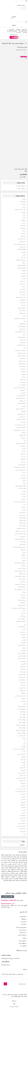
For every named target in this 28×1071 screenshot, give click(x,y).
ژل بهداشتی (22, 390)
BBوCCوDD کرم (21, 249)
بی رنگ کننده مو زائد (20, 408)
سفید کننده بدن (21, 464)
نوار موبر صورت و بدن (20, 424)
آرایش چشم (22, 201)
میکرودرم (23, 597)
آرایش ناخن (22, 289)
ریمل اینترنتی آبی (21, 600)
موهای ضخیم (22, 722)
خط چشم (23, 212)
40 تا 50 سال (22, 523)
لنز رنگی (23, 233)
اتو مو (24, 629)
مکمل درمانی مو (21, 826)
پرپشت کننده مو (21, 658)
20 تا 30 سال (22, 517)
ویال (24, 703)
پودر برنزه (23, 257)
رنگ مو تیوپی (22, 767)
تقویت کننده (22, 671)
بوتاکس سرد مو (21, 653)
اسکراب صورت (21, 568)
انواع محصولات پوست (20, 485)
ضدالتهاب (23, 555)
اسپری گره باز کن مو (20, 791)
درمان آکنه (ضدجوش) (20, 539)
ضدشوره (23, 698)
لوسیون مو (22, 815)
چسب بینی (22, 594)
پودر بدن (23, 456)
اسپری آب (23, 493)
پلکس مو (23, 663)
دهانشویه (23, 371)
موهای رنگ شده (21, 719)
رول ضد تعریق (22, 361)
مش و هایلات (22, 780)
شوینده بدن (22, 382)
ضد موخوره (22, 690)
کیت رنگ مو (22, 775)
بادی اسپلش (22, 358)
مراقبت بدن (22, 446)
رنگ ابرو (23, 762)
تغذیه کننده (22, 669)
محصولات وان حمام (20, 398)
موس (24, 743)
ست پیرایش (22, 339)
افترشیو (23, 406)
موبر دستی (22, 422)
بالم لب (23, 278)
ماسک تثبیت (22, 602)
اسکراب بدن (22, 384)
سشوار (23, 637)
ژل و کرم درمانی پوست (19, 501)
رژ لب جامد (22, 281)
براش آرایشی (22, 329)
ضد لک (23, 552)
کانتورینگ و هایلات (21, 268)
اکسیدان (23, 756)
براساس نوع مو (21, 706)
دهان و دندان (22, 366)
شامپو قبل (23, 804)
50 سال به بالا (22, 525)
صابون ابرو (22, 228)
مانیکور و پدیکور (21, 307)
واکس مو (23, 746)
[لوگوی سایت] (21, 1)
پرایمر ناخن (22, 294)
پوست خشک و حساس (20, 533)
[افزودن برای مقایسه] (25, 166)
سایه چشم (22, 225)
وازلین (23, 480)
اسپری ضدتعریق (21, 353)
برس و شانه (22, 632)
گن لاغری (23, 438)
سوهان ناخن (22, 299)
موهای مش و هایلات (20, 725)
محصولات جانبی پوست (20, 584)
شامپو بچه (23, 802)
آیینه (24, 321)
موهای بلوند (22, 711)
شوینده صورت (22, 578)
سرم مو (23, 799)
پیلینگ (24, 592)
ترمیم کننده (22, 536)
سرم (24, 504)
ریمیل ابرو (23, 220)
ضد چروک (23, 549)
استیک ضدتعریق (21, 355)
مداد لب (23, 286)
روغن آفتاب (22, 459)
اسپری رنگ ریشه (21, 754)
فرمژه (23, 230)
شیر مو (23, 810)
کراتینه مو (23, 701)
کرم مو (23, 812)
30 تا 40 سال (22, 520)
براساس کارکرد (21, 645)
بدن (24, 347)
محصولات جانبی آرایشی (19, 318)
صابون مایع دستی (21, 395)
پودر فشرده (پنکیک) (20, 260)
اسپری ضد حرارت (21, 788)
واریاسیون (23, 783)
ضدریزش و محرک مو (20, 695)
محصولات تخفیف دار (20, 185)
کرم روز (23, 507)
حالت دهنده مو (22, 674)
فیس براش (22, 342)
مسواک (23, 374)
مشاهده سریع (21, 166)
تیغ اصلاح (23, 411)
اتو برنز (23, 448)
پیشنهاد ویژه (13, 37)
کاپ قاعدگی (22, 435)
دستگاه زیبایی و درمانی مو (19, 749)
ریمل (24, 214)
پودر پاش (23, 634)
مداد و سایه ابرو (21, 238)
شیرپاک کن (22, 581)
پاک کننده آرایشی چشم (20, 570)
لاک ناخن (23, 305)
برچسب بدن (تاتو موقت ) (19, 430)
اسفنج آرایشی (22, 323)
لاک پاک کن (22, 302)
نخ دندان (23, 376)
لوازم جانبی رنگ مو (20, 778)
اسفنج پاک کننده (21, 326)
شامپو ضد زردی (21, 772)
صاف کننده (22, 685)
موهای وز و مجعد (21, 733)
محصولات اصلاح (21, 403)
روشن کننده (22, 541)
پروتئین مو (23, 661)
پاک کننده (23, 204)
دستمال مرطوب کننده (20, 576)
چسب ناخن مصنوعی (20, 297)
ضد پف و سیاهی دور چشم (19, 547)
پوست (24, 483)
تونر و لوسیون (22, 573)
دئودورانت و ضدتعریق (20, 350)
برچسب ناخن (22, 291)
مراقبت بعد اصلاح (21, 419)
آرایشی (23, 198)
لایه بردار (23, 557)
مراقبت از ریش (21, 823)
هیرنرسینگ (22, 831)
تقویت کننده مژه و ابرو (20, 209)
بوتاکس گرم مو (21, 655)
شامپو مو (23, 807)
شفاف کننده (22, 544)
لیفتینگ (23, 560)
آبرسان (23, 648)
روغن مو (23, 796)
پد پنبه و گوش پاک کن (20, 331)
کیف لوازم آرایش (21, 345)
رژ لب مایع (22, 283)
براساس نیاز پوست (20, 528)
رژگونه (23, 262)
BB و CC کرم (22, 488)
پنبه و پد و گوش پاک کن (19, 589)
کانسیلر (23, 270)
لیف (24, 440)
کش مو (23, 640)
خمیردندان (23, 369)
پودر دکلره (23, 759)
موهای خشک (22, 717)
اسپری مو (23, 794)
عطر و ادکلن (22, 400)
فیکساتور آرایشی (21, 265)
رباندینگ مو (22, 682)
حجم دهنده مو (22, 677)
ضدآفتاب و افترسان (20, 621)
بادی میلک (23, 454)
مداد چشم (23, 236)
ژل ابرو (23, 222)
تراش (24, 334)
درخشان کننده (22, 679)
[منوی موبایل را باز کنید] (14, 19)
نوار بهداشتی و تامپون (20, 443)
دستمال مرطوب (21, 337)
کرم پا (24, 472)
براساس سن (22, 515)
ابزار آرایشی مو (21, 626)
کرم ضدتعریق (22, 363)
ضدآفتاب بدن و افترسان (19, 467)
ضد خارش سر (22, 687)
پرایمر (24, 206)
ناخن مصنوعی (22, 313)
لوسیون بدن (22, 477)
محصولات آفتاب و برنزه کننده (18, 608)
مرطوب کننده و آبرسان (19, 562)
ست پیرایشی (22, 416)
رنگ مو (23, 751)
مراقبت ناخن (22, 310)
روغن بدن (23, 462)
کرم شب (23, 509)
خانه (26, 43)
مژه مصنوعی (22, 241)
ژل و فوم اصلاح (21, 414)
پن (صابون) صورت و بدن (19, 387)
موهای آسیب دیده (21, 709)
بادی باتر (23, 451)
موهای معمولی (21, 727)
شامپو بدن (23, 392)
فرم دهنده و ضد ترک (20, 470)
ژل (24, 741)
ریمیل (24, 217)
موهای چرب (22, 714)
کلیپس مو (23, 642)
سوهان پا (23, 432)
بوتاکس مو (22, 650)
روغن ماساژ (22, 379)
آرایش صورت (22, 246)
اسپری (23, 738)
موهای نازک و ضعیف (20, 730)
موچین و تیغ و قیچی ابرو (19, 244)
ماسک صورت (22, 512)
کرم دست (23, 475)
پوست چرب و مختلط (20, 531)
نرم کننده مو (22, 828)
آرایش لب (23, 276)
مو (24, 624)
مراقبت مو (22, 786)
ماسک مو (23, 820)
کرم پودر (23, 273)
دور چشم (23, 499)
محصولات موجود (21, 188)
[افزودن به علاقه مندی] (17, 166)
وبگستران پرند (14, 996)
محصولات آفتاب (21, 605)
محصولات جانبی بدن (20, 427)
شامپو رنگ (22, 770)
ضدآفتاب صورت (21, 618)
